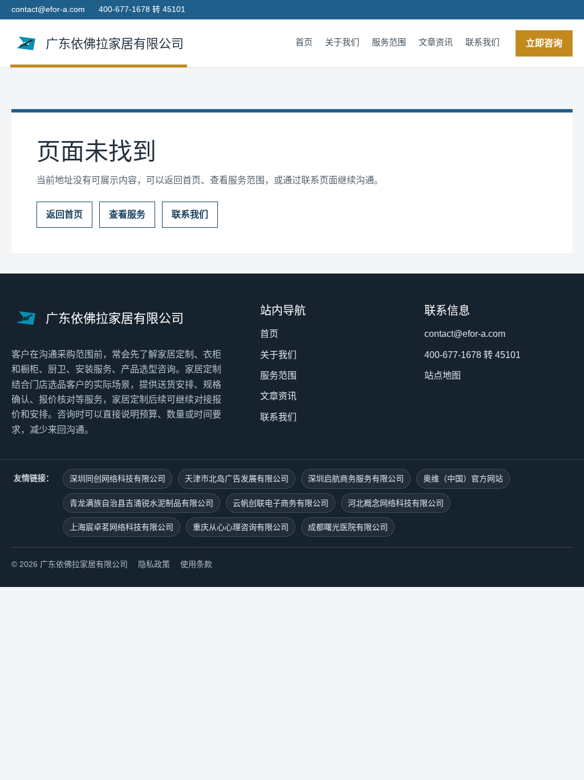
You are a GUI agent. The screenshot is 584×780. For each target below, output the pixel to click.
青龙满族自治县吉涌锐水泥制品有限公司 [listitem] (141, 503)
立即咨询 (544, 43)
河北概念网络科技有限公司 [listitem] (396, 503)
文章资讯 (436, 42)
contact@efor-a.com (48, 9)
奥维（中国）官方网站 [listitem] (463, 478)
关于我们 (342, 42)
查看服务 (127, 214)
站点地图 (442, 375)
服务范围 (389, 42)
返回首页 (64, 214)
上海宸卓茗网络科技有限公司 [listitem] (121, 527)
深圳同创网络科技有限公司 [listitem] (117, 478)
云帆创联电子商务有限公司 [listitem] (280, 503)
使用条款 (196, 564)
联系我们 (482, 42)
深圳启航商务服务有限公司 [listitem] (356, 478)
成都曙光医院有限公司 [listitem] (348, 527)
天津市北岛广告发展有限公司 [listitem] (237, 478)
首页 (304, 42)
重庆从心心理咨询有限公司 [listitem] (241, 527)
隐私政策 (154, 564)
